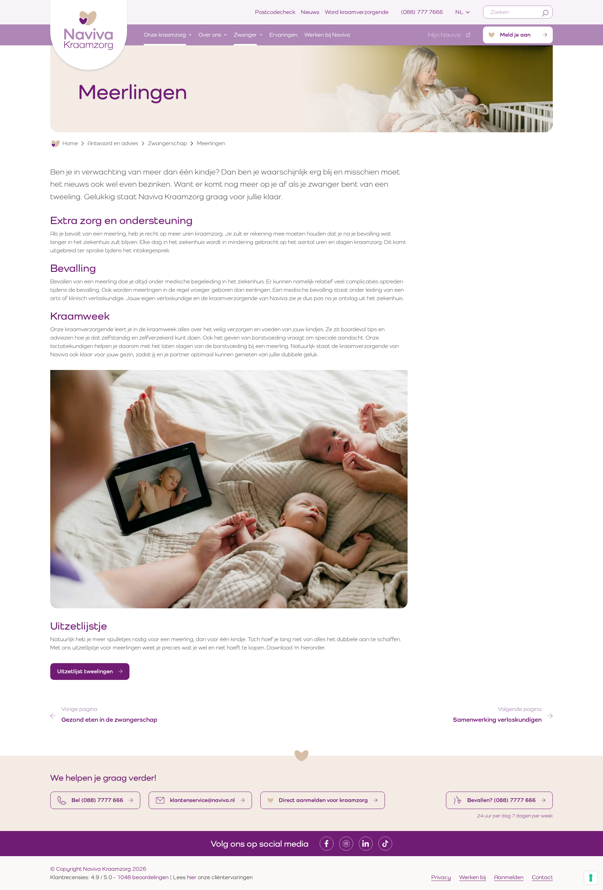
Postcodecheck (275, 12)
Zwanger (245, 34)
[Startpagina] (88, 33)
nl (459, 12)
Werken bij (472, 877)
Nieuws (310, 12)
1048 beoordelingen (143, 877)
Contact (542, 877)
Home (70, 143)
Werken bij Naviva (327, 34)
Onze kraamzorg (165, 34)
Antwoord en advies (113, 143)
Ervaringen (283, 34)
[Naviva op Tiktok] (385, 844)
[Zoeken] (545, 13)
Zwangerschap (167, 143)
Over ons (210, 34)
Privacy (441, 877)
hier (192, 877)
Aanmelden (508, 877)
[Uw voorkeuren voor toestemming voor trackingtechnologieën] (590, 877)
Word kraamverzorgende (356, 12)
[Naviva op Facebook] (327, 844)
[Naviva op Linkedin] (366, 844)
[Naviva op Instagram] (346, 844)
